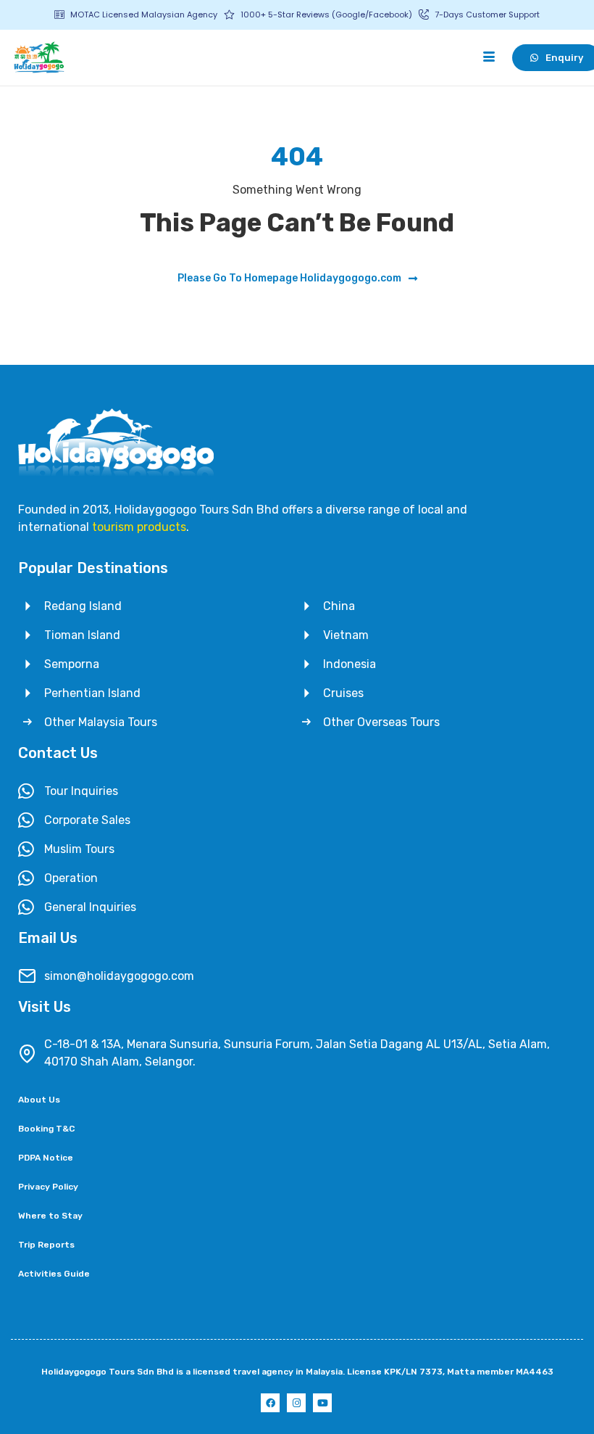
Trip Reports (46, 1245)
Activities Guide (54, 1274)
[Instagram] (296, 1402)
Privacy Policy (48, 1187)
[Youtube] (322, 1402)
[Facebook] (270, 1402)
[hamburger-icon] (488, 57)
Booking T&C (46, 1129)
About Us (39, 1100)
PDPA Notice (45, 1158)
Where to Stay (50, 1216)
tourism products (139, 527)
